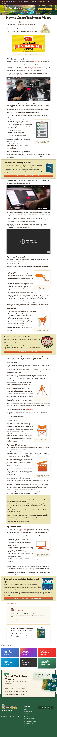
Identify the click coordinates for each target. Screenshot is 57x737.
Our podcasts (26, 713)
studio (36, 214)
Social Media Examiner (13, 7)
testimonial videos (42, 63)
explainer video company (33, 613)
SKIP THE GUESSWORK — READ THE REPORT (28, 175)
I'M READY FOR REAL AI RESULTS (28, 351)
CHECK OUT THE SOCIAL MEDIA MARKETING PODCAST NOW (28, 598)
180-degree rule (29, 409)
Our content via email (28, 711)
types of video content (33, 67)
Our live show (26, 716)
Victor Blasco (20, 610)
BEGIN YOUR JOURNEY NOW (45, 9)
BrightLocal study (36, 61)
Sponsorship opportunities (28, 723)
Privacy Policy (16, 716)
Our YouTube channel (28, 714)
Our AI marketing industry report (30, 721)
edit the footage (22, 529)
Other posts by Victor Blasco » (17, 619)
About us (25, 709)
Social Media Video (13, 603)
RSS (24, 725)
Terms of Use (10, 716)
